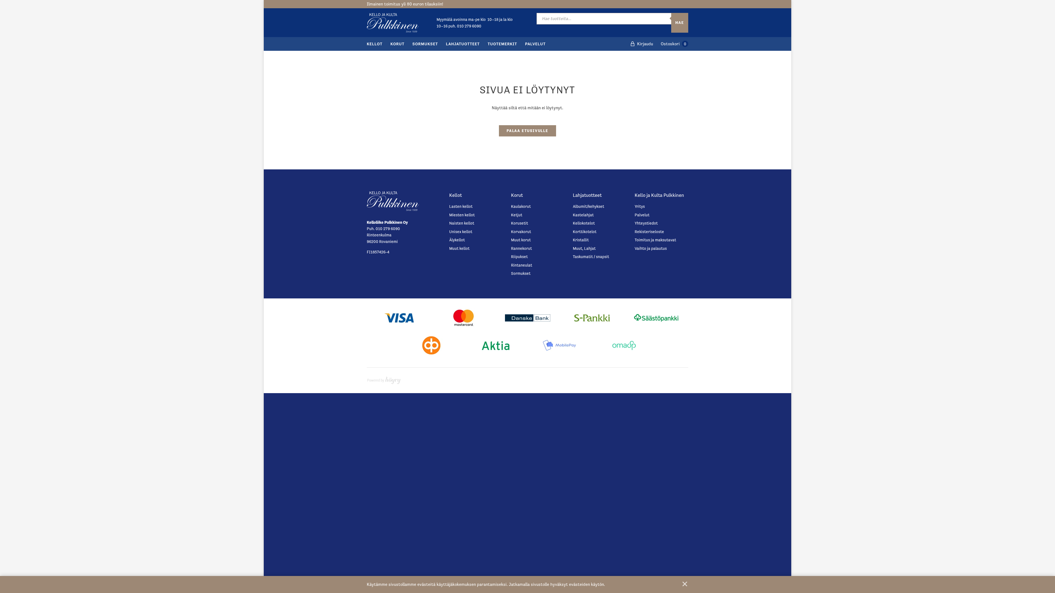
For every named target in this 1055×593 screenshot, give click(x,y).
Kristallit (581, 239)
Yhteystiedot (646, 223)
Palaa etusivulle (527, 130)
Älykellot (457, 239)
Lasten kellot (461, 206)
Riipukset (519, 256)
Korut (397, 43)
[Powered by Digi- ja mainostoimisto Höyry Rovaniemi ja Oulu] (384, 379)
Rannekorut (521, 248)
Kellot (374, 43)
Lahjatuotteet (463, 43)
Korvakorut (521, 231)
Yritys (640, 206)
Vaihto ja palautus (651, 248)
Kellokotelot (584, 223)
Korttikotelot (584, 231)
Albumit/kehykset (588, 206)
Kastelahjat (583, 214)
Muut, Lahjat (584, 248)
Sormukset (425, 43)
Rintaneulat (521, 265)
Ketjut (516, 214)
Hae (679, 22)
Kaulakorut (521, 206)
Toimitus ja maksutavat (655, 239)
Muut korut (521, 239)
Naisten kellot (461, 223)
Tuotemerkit (502, 43)
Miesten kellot (462, 214)
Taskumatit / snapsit (591, 256)
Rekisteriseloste (649, 231)
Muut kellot (459, 248)
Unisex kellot (460, 231)
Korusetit (519, 223)
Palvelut (535, 43)
